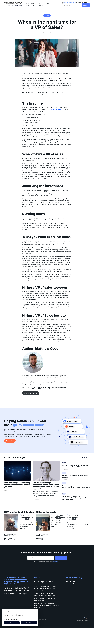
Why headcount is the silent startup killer (10, 535)
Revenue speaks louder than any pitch (42, 535)
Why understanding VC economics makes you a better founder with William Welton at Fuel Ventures (46, 486)
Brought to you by (14, 5)
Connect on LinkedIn (31, 393)
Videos (63, 493)
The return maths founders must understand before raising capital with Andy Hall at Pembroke (76, 498)
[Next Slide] (87, 525)
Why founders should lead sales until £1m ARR (26, 523)
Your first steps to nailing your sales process (74, 523)
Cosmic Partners (69, 581)
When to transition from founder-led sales (57, 521)
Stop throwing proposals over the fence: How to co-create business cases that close (76, 486)
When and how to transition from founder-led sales (75, 476)
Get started (10, 441)
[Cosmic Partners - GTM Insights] (13, 3)
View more (84, 457)
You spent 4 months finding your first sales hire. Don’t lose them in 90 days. (75, 465)
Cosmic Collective (70, 584)
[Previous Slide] (85, 525)
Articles (47, 15)
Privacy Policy (56, 561)
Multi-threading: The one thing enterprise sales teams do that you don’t (17, 485)
